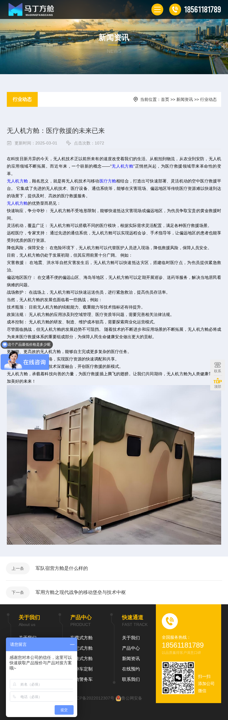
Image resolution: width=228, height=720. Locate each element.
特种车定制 (81, 668)
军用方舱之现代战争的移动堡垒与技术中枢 (81, 592)
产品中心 (131, 648)
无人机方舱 (122, 166)
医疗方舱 (107, 181)
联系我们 (131, 679)
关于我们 (131, 637)
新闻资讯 (184, 99)
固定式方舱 (81, 648)
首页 (165, 99)
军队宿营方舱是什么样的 (62, 568)
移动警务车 (81, 679)
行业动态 (22, 99)
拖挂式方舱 (81, 658)
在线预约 (131, 668)
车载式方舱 (81, 637)
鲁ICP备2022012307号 (92, 698)
